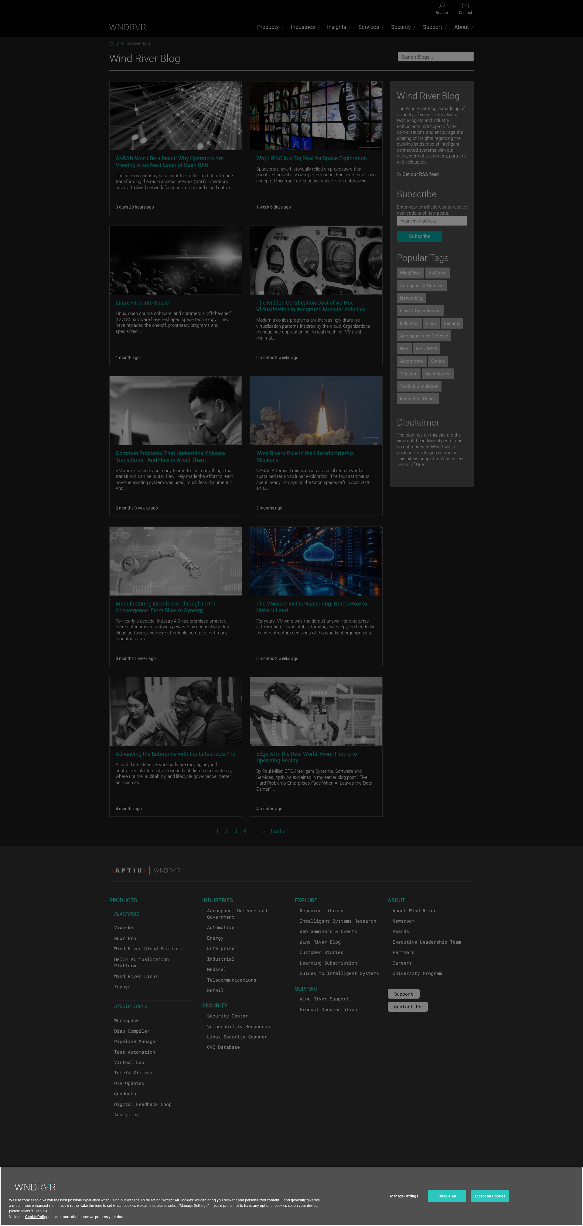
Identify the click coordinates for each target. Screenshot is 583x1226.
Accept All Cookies (489, 1195)
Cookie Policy (36, 1216)
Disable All (447, 1195)
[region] (291, 1196)
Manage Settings (404, 1195)
